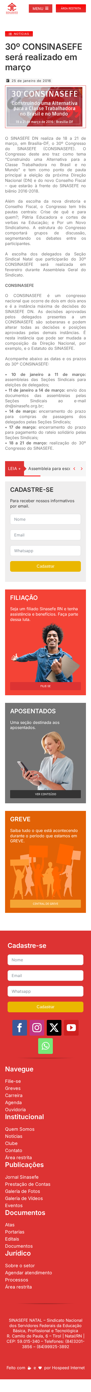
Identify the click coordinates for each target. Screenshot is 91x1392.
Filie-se (13, 1081)
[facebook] (19, 1028)
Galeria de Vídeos (24, 1198)
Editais (12, 1239)
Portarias (15, 1231)
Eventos (14, 1205)
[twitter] (54, 1028)
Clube (11, 1143)
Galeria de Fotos (22, 1191)
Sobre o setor (20, 1265)
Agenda (13, 1102)
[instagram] (37, 1028)
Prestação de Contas (28, 1184)
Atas (10, 1224)
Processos (16, 1279)
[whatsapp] (45, 1046)
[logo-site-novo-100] (12, 4)
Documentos (19, 1246)
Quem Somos (20, 1129)
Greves (13, 1088)
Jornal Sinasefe (22, 1177)
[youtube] (71, 1028)
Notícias (13, 1136)
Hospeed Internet (68, 1367)
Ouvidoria (15, 1109)
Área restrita (18, 1157)
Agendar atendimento (28, 1272)
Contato (13, 1150)
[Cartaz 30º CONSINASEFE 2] (44, 89)
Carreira (13, 1095)
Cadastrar (45, 566)
